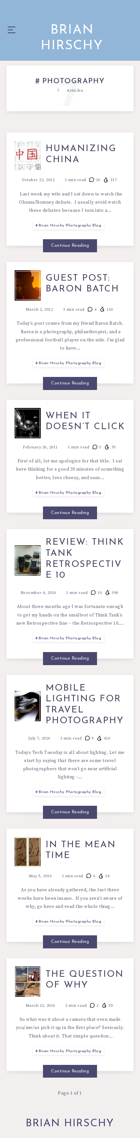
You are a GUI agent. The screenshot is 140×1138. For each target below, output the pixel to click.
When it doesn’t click (85, 422)
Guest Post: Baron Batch (82, 284)
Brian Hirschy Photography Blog (70, 225)
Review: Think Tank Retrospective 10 (85, 559)
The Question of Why (85, 980)
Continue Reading (70, 245)
